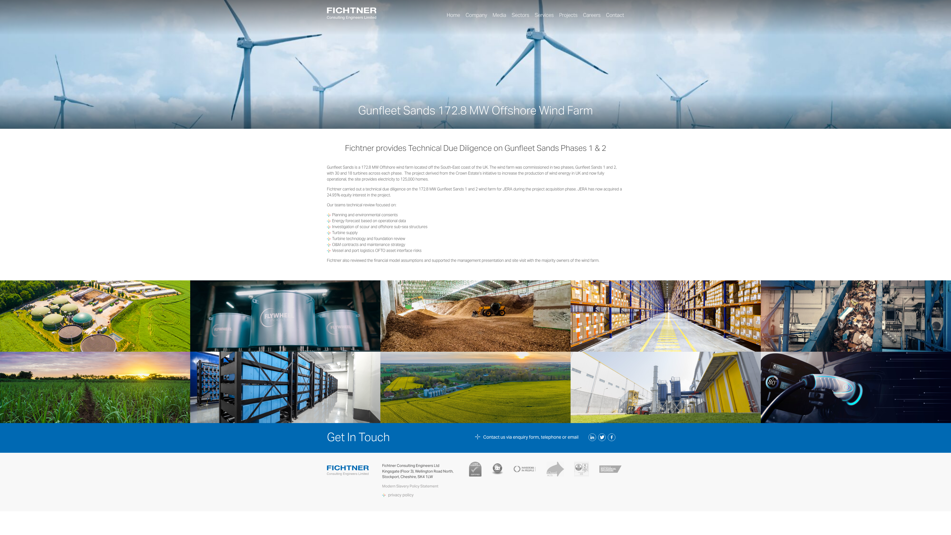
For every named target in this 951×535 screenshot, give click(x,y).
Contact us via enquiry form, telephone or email (531, 437)
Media (499, 15)
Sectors (520, 15)
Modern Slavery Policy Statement (410, 486)
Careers (592, 15)
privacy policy (401, 495)
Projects (568, 15)
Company (476, 15)
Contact (615, 15)
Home (453, 15)
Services (544, 15)
